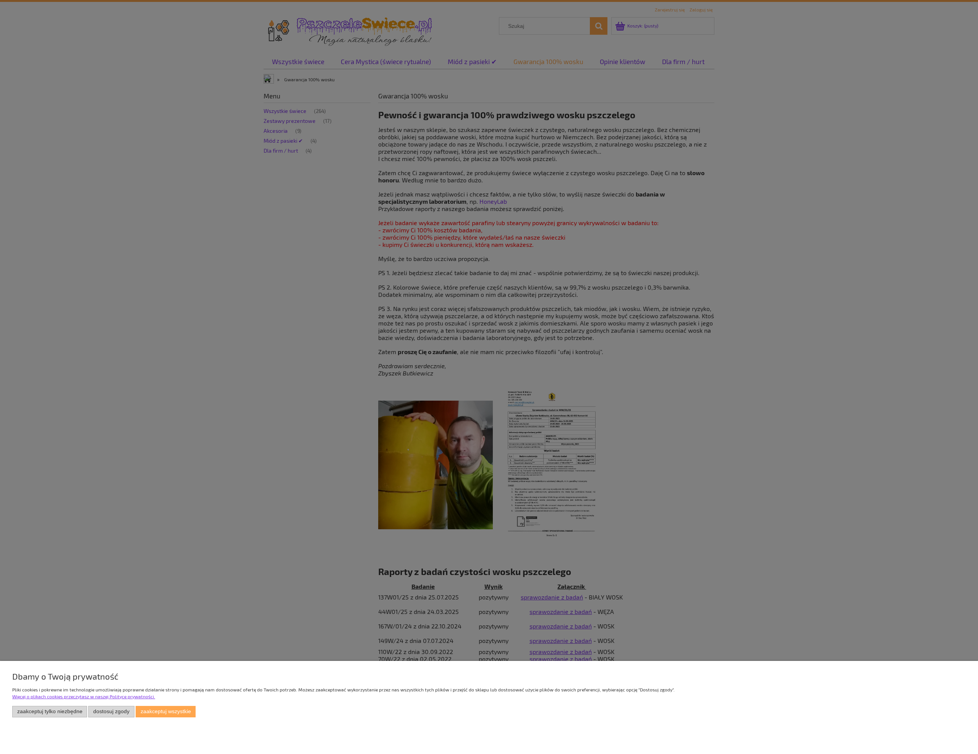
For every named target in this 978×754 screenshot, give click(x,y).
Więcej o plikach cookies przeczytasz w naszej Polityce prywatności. (83, 696)
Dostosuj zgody (111, 711)
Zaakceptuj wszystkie (166, 711)
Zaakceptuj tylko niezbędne (50, 711)
